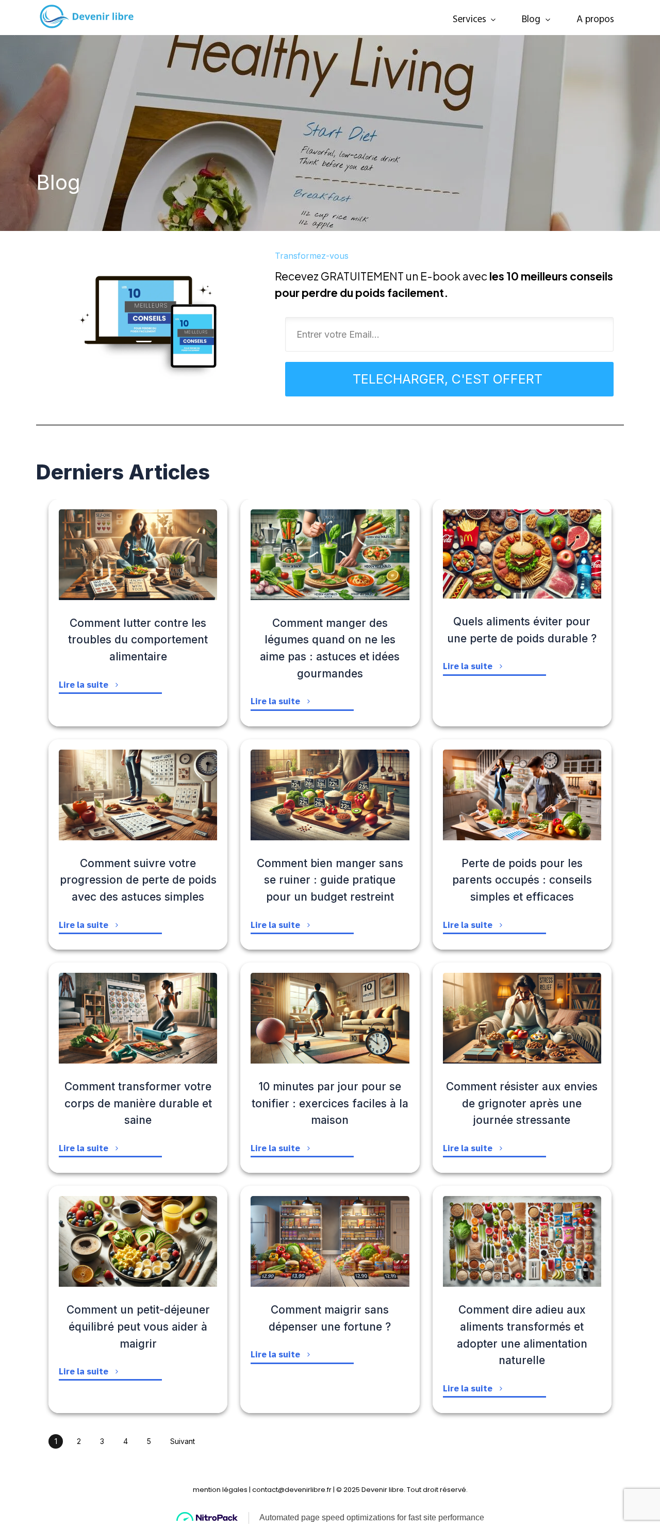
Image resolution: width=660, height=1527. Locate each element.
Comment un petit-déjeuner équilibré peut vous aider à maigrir (138, 1326)
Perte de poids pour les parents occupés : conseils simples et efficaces (522, 880)
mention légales (220, 1490)
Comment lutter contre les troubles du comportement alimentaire (138, 640)
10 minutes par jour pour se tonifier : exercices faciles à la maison (330, 1103)
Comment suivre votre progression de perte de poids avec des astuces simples (138, 880)
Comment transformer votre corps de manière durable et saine (138, 1103)
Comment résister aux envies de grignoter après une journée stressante (522, 1103)
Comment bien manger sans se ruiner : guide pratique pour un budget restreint (330, 880)
